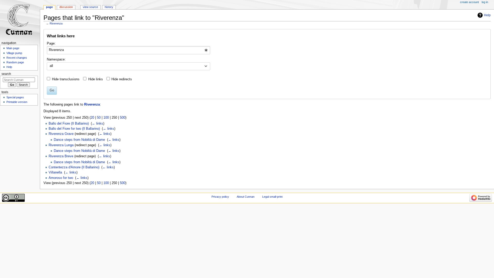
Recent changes (16, 57)
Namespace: (56, 59)
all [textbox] (51, 66)
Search (6, 73)
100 (106, 117)
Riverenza (56, 23)
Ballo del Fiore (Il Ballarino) (69, 123)
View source (90, 6)
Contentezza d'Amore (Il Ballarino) (74, 167)
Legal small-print (272, 196)
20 (92, 117)
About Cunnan (245, 196)
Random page (15, 62)
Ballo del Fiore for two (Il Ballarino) (74, 129)
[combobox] (128, 50)
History (109, 6)
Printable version (16, 101)
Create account (469, 2)
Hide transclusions (66, 79)
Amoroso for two (61, 178)
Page (49, 6)
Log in (485, 2)
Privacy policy (220, 196)
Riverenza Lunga (61, 145)
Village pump (14, 53)
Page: (51, 43)
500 (122, 117)
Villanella (55, 172)
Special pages (15, 97)
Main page (12, 48)
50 (99, 117)
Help (487, 15)
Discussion (66, 6)
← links (97, 123)
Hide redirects (121, 79)
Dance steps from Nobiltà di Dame (79, 140)
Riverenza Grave (61, 134)
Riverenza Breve (61, 156)
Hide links (95, 79)
